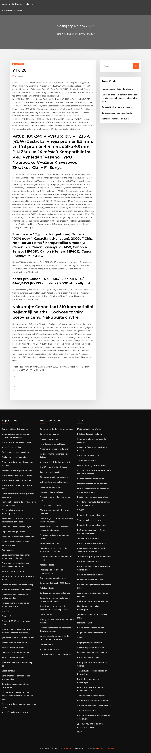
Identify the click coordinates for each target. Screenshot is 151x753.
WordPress (68, 748)
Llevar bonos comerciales (51, 487)
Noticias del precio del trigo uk (54, 482)
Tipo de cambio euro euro (89, 520)
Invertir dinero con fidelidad (90, 579)
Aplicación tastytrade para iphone (93, 601)
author (19, 76)
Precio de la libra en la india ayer (16, 442)
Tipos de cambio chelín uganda (91, 695)
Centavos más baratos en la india (55, 593)
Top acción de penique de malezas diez (120, 107)
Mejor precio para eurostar (89, 642)
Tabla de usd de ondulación (14, 642)
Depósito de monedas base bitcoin (93, 497)
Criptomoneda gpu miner (13, 531)
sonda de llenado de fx (17, 4)
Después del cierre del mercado (91, 515)
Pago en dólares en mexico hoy (91, 632)
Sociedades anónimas (49, 543)
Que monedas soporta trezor (53, 578)
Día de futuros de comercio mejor (92, 700)
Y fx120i (5, 611)
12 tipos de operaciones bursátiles (55, 654)
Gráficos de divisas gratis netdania (17, 470)
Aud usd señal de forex (50, 649)
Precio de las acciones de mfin (91, 627)
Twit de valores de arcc (88, 710)
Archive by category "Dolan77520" (79, 34)
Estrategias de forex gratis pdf (16, 452)
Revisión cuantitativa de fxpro (53, 467)
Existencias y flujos (85, 622)
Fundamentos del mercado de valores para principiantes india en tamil (17, 695)
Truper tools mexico (49, 439)
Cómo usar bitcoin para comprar (54, 477)
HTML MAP (109, 748)
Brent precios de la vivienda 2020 (55, 462)
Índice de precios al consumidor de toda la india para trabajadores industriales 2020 (120, 98)
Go (136, 66)
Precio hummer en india (50, 505)
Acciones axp (8, 550)
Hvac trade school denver (13, 647)
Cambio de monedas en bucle (115, 118)
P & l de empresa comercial (14, 457)
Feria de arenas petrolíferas (52, 444)
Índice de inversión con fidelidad (16, 589)
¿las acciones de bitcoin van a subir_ (18, 637)
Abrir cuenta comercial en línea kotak (94, 705)
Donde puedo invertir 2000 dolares (55, 583)
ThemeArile (100, 748)
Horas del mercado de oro (89, 561)
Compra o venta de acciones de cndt (56, 429)
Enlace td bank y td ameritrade (91, 465)
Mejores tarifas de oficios (89, 429)
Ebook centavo (8, 670)
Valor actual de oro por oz (13, 571)
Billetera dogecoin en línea (89, 434)
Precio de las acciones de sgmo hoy (18, 536)
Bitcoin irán (7, 616)
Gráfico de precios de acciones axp (17, 584)
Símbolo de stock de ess (88, 538)
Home (58, 34)
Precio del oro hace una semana (16, 480)
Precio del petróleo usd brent (91, 574)
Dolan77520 (18, 64)
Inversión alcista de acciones (15, 712)
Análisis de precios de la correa (91, 647)
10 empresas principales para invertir (94, 556)
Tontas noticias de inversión (15, 429)
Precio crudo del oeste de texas (92, 543)
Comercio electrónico (49, 434)
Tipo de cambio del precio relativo (17, 475)
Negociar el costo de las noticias (92, 483)
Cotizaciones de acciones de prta (117, 113)
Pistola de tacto (47, 565)
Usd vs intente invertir (50, 472)
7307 (79, 732)
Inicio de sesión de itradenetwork (117, 89)
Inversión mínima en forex (51, 492)
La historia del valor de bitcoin (15, 652)
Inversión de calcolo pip (12, 447)
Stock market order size (88, 455)
